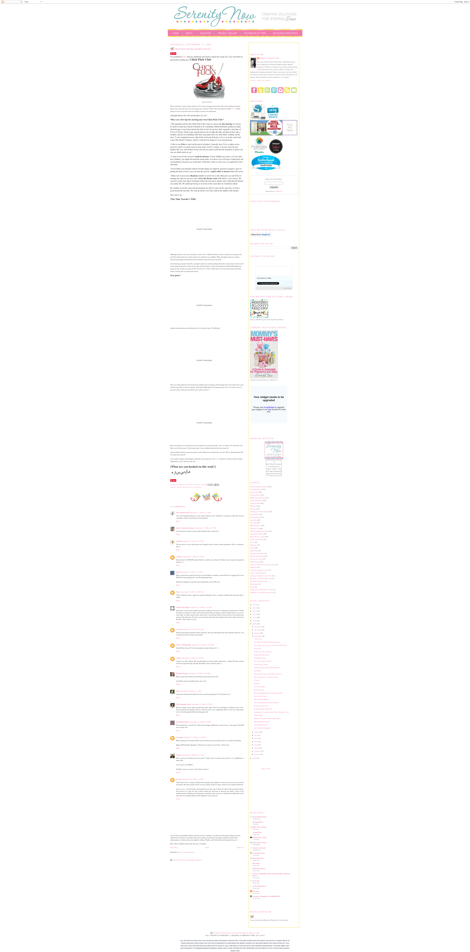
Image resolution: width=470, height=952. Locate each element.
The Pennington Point (183, 704)
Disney (252, 587)
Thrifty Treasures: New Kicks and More (267, 667)
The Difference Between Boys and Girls (267, 642)
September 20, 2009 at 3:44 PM (193, 779)
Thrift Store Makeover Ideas (259, 531)
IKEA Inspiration (255, 525)
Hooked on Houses (259, 868)
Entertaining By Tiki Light (263, 709)
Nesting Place (257, 832)
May (256, 741)
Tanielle (179, 541)
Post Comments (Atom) (187, 852)
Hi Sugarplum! (258, 822)
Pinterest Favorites (256, 559)
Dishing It (253, 567)
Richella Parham (182, 673)
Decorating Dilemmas (257, 556)
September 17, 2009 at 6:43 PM (192, 541)
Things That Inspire (183, 607)
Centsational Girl (259, 853)
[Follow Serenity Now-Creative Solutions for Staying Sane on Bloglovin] (260, 236)
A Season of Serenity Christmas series (262, 564)
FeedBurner (278, 191)
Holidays (253, 506)
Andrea (178, 658)
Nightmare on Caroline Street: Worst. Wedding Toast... (272, 712)
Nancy (178, 592)
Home (207, 847)
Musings (198, 487)
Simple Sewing (255, 562)
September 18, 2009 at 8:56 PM (202, 704)
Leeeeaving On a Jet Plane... (263, 651)
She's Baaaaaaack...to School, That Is (266, 677)
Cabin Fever (258, 639)
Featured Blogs (255, 495)
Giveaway (253, 523)
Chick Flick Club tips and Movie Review (267, 674)
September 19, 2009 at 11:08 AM (195, 737)
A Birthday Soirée (260, 658)
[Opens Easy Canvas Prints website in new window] (273, 119)
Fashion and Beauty (256, 539)
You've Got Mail (259, 687)
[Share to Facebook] (215, 485)
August (257, 732)
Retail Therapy (259, 690)
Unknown (179, 556)
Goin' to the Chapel (260, 696)
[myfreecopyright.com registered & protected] (235, 933)
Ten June (256, 891)
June (256, 738)
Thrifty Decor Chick (260, 837)
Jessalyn (179, 779)
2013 (254, 611)
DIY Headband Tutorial (261, 722)
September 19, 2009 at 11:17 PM (193, 755)
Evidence (257, 683)
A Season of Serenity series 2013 (261, 576)
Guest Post (253, 520)
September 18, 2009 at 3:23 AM (201, 607)
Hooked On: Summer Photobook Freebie (267, 718)
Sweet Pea (256, 881)
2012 (254, 614)
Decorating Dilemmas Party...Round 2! (266, 702)
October (257, 633)
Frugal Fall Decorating (261, 655)
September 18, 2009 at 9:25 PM (200, 722)
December (257, 627)
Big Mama (256, 863)
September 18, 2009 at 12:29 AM (192, 592)
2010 (254, 621)
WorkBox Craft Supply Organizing (261, 592)
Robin (178, 572)
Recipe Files (254, 514)
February (257, 751)
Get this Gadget (287, 288)
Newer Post (174, 847)
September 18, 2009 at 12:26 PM (193, 658)
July (256, 735)
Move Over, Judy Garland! (262, 661)
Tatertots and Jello (259, 848)
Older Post (240, 847)
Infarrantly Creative (260, 842)
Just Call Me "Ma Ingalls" (262, 728)
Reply (178, 521)
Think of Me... (258, 715)
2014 (254, 608)
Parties (252, 548)
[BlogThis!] (211, 485)
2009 (254, 624)
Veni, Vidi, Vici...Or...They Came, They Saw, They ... (271, 645)
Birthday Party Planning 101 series (261, 589)
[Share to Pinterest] (218, 485)
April (256, 745)
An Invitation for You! (261, 706)
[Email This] (208, 485)
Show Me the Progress (257, 581)
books (234, 109)
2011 (254, 617)
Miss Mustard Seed (182, 512)
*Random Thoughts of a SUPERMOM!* (266, 896)
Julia (216, 459)
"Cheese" (257, 680)
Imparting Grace (258, 858)
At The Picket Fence (259, 886)
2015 (254, 605)
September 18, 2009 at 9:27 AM (193, 629)
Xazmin (179, 755)
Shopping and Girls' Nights (259, 511)
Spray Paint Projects (256, 534)
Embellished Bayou (182, 722)
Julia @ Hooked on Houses (185, 528)
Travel (252, 542)
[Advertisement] (268, 790)
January (257, 754)
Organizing (254, 551)
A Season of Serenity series (259, 570)
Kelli (178, 691)
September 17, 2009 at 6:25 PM (205, 528)
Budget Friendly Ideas (257, 498)
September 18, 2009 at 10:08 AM (203, 645)
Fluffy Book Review (260, 725)
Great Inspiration (255, 489)
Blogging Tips (255, 528)
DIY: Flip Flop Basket (261, 699)
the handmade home (259, 817)
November (258, 630)
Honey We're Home (259, 827)
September (258, 636)
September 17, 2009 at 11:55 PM (192, 572)
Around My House (256, 500)
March (256, 748)
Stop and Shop (255, 517)
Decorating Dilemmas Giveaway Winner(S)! (268, 693)
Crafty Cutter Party (256, 573)
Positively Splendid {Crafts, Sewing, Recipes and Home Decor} (271, 874)
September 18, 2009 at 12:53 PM (199, 673)
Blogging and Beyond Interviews (261, 578)
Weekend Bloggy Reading (259, 486)
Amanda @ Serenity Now (269, 58)
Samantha (179, 737)
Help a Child (266, 769)
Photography (254, 584)
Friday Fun (257, 648)
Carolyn (179, 629)
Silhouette (253, 545)
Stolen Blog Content (261, 664)
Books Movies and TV (185, 487)
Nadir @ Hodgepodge (183, 645)
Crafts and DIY (255, 503)
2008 (254, 758)
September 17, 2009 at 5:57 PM (200, 512)
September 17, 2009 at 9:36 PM (193, 557)
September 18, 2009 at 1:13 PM (190, 691)
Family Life (254, 492)
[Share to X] (213, 485)
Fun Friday (257, 671)
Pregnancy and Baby (257, 553)
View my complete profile (260, 80)
